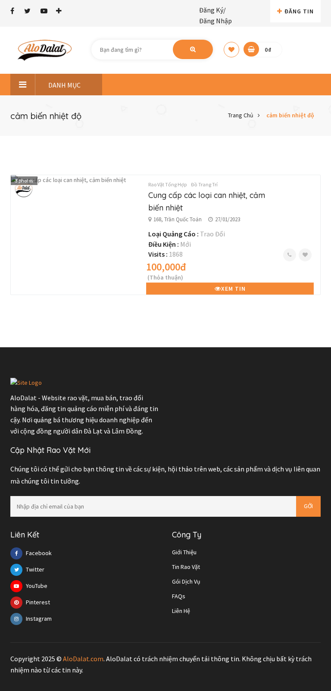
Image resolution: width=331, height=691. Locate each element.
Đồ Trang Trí (204, 184)
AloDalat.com (83, 658)
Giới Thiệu (184, 552)
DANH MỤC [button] (64, 85)
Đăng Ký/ (212, 10)
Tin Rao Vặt (186, 567)
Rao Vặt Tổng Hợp (167, 184)
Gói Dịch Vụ (186, 581)
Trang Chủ (240, 115)
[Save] (305, 254)
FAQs (178, 596)
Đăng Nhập (215, 20)
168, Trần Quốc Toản (177, 219)
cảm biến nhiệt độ (290, 115)
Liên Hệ (181, 611)
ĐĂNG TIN (299, 11)
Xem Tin (233, 288)
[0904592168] (289, 254)
